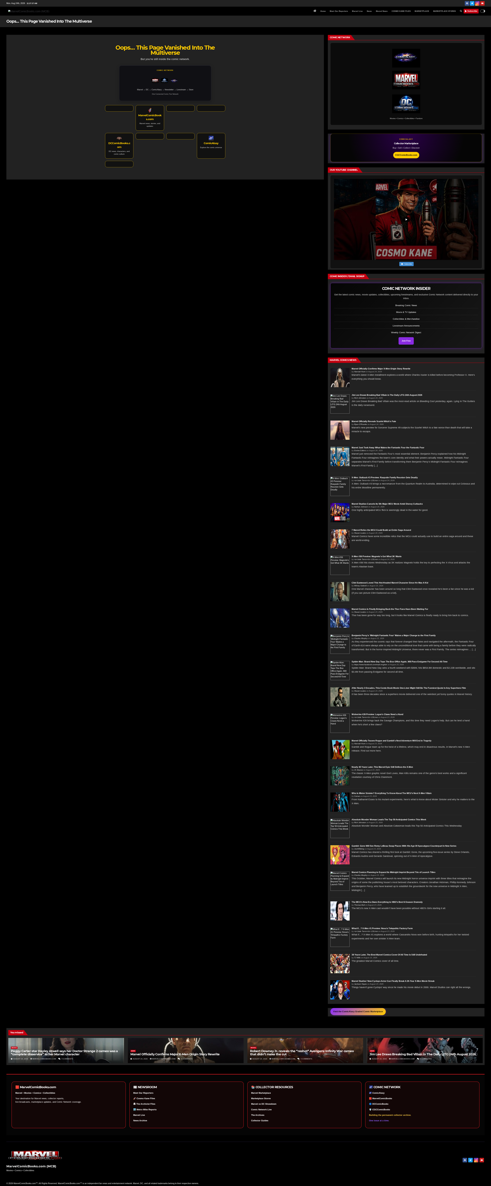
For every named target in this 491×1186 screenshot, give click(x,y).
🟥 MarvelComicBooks (380, 1098)
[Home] (315, 11)
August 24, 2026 (21, 1059)
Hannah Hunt (359, 372)
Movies (14, 1047)
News (369, 11)
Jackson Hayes (360, 984)
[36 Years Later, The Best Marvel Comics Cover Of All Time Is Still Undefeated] (340, 963)
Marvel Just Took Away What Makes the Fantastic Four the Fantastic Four (388, 448)
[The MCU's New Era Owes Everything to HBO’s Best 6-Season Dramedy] (340, 911)
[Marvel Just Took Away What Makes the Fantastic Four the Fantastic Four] (340, 456)
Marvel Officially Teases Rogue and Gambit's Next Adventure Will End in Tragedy (391, 741)
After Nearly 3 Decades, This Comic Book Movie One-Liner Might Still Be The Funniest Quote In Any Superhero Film (409, 688)
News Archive (140, 1120)
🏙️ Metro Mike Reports (145, 1109)
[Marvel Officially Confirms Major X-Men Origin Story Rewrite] (340, 377)
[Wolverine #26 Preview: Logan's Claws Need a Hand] (340, 723)
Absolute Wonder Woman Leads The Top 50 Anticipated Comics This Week (389, 819)
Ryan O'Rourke (360, 424)
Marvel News (382, 11)
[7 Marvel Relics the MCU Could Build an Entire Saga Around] (340, 539)
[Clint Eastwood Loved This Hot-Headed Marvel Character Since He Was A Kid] (340, 591)
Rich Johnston (360, 398)
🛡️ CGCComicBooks (379, 1109)
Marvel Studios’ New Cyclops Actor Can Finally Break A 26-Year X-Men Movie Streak (393, 981)
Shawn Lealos (360, 533)
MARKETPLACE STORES (444, 11)
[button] (461, 11)
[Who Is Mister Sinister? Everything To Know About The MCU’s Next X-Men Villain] (340, 802)
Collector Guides (259, 1120)
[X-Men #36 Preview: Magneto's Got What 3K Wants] (340, 565)
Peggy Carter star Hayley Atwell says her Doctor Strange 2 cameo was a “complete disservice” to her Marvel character (64, 1052)
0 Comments (67, 1059)
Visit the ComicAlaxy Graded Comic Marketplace (358, 1011)
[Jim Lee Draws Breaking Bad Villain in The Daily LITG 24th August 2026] (340, 404)
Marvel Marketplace (261, 1093)
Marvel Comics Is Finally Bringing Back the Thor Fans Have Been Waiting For (390, 609)
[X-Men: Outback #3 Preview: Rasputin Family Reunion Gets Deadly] (340, 486)
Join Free (406, 341)
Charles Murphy (360, 638)
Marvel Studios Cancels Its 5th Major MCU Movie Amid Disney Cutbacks (387, 504)
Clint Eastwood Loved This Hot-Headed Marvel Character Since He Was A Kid (390, 583)
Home (323, 11)
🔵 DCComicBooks (378, 1104)
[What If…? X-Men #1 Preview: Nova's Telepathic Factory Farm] (340, 937)
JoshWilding (359, 849)
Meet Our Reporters (339, 11)
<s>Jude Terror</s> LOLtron (366, 480)
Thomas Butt (359, 905)
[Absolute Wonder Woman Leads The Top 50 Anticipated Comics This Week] (340, 828)
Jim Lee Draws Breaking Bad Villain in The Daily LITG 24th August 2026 (387, 395)
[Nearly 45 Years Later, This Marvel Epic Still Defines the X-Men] (340, 776)
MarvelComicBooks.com (45, 1059)
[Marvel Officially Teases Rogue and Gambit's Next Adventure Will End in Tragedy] (340, 749)
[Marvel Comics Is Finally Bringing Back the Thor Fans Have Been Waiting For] (340, 618)
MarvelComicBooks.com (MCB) (31, 1166)
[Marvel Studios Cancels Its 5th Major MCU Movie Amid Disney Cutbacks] (340, 512)
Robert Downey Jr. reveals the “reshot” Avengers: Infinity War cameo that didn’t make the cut (302, 1052)
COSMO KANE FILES (401, 11)
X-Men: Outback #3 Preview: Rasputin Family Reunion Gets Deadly (385, 477)
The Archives (257, 1115)
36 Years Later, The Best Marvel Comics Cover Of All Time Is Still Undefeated (389, 955)
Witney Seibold (360, 586)
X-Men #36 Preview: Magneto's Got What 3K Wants (376, 556)
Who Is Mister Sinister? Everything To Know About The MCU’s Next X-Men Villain (391, 793)
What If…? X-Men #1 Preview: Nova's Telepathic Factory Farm (382, 928)
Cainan (357, 796)
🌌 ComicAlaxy (376, 1093)
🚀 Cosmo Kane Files (144, 1098)
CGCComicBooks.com (406, 155)
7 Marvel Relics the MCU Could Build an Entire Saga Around (381, 530)
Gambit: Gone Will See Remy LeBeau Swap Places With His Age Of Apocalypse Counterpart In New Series (404, 846)
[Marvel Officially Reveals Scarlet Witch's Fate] (340, 430)
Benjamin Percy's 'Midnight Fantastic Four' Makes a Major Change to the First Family (394, 635)
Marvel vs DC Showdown (263, 1104)
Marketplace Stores (261, 1098)
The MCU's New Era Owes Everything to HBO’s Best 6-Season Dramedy (387, 902)
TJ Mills (357, 958)
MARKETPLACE (422, 11)
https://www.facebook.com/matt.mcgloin (370, 665)
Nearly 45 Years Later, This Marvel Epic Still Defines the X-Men (382, 767)
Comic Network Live (261, 1109)
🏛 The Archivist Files (144, 1104)
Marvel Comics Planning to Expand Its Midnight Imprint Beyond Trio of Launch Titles (393, 872)
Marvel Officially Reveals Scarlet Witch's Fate (374, 421)
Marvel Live (357, 11)
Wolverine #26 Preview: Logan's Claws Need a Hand (377, 714)
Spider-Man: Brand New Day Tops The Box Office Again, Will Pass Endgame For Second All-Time (400, 662)
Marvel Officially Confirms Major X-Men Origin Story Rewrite (381, 369)
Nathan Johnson (361, 507)
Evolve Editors (360, 450)
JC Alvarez (358, 770)
